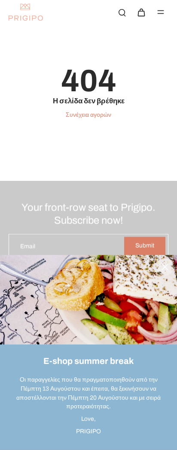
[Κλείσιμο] (165, 267)
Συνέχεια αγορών (88, 115)
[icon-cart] (140, 12)
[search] (122, 12)
